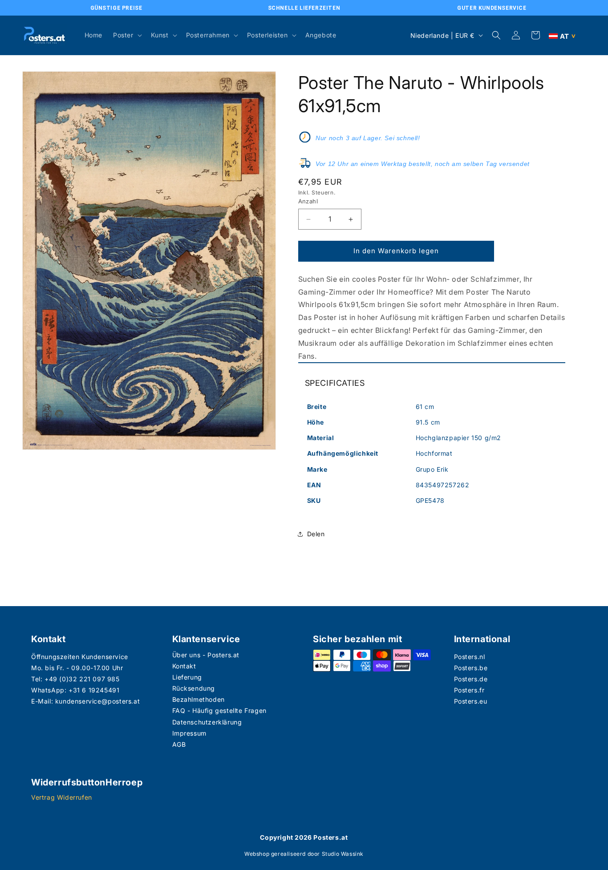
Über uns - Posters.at (206, 655)
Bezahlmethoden (198, 699)
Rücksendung (193, 688)
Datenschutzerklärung (207, 722)
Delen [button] (316, 534)
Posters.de (471, 679)
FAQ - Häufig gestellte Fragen (219, 710)
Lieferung (187, 677)
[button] (127, 35)
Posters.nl (469, 656)
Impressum (189, 733)
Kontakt (184, 666)
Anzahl (308, 201)
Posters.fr (469, 690)
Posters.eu (470, 701)
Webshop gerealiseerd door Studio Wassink (304, 853)
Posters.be (471, 668)
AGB (179, 744)
